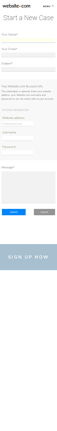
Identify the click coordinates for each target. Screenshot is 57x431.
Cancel (44, 212)
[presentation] (28, 55)
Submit (14, 212)
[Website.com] (16, 6)
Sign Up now (28, 257)
